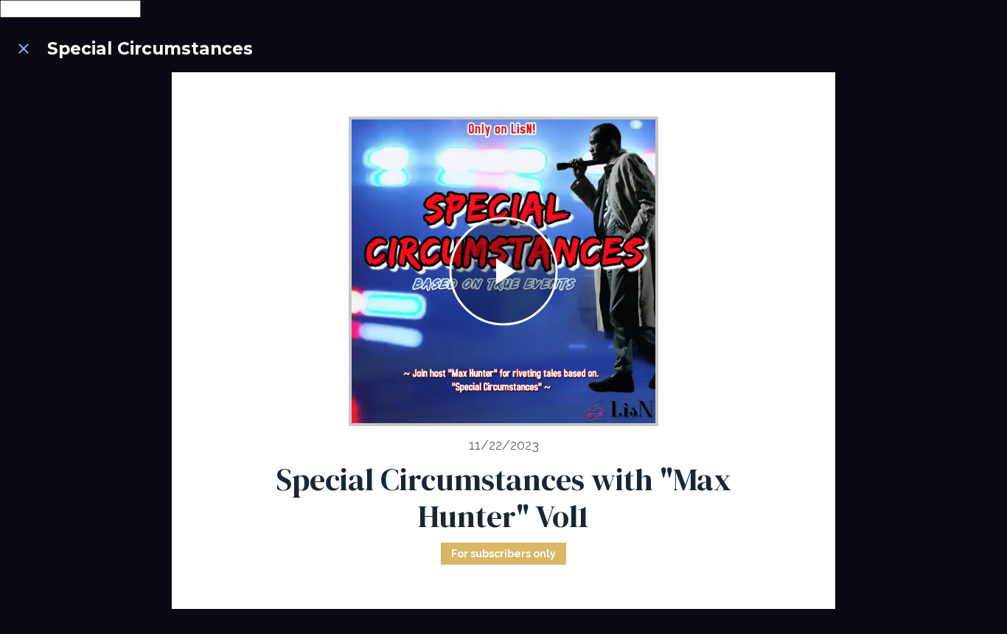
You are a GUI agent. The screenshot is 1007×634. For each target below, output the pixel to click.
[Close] (23, 49)
